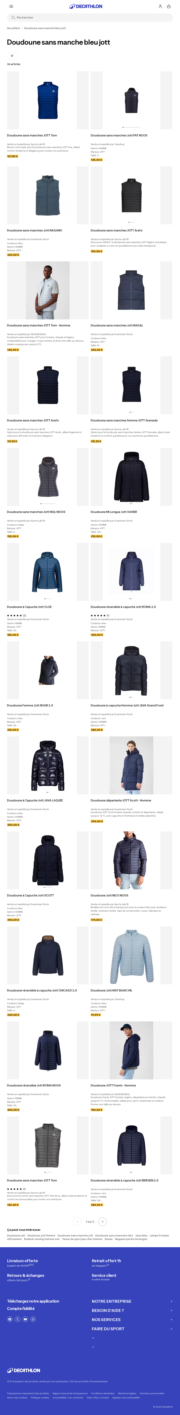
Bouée (109, 1239)
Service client (104, 1277)
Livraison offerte (22, 1262)
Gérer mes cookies (17, 1398)
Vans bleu (141, 1235)
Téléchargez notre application (33, 1301)
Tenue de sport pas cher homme (82, 1239)
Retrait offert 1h (106, 1262)
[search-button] (13, 18)
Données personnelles (152, 1393)
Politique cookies (40, 1398)
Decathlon (13, 28)
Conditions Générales (103, 1393)
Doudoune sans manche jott (75, 1235)
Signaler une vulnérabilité (126, 1398)
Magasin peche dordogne (131, 1239)
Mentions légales (127, 1393)
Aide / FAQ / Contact (98, 1398)
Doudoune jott (16, 1235)
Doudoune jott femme (41, 1235)
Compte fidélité (20, 1308)
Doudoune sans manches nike (114, 1235)
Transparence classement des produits (28, 1393)
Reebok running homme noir (42, 1239)
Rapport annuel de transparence (70, 1393)
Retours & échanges (25, 1277)
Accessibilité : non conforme (68, 1398)
